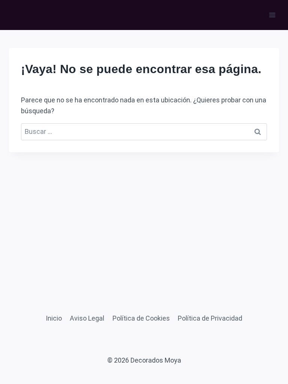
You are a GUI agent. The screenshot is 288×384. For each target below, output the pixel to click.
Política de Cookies (141, 318)
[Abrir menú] (272, 15)
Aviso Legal (87, 318)
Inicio (54, 318)
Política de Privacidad (210, 318)
